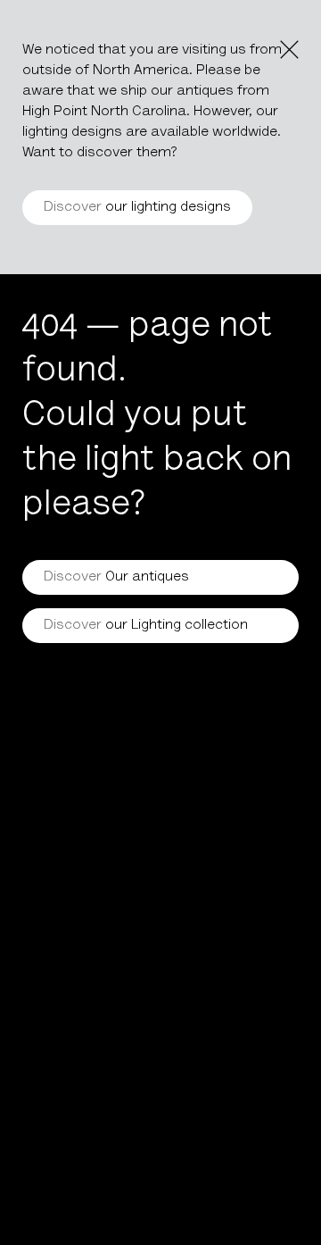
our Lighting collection (146, 625)
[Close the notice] (289, 49)
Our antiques (116, 577)
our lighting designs (137, 207)
